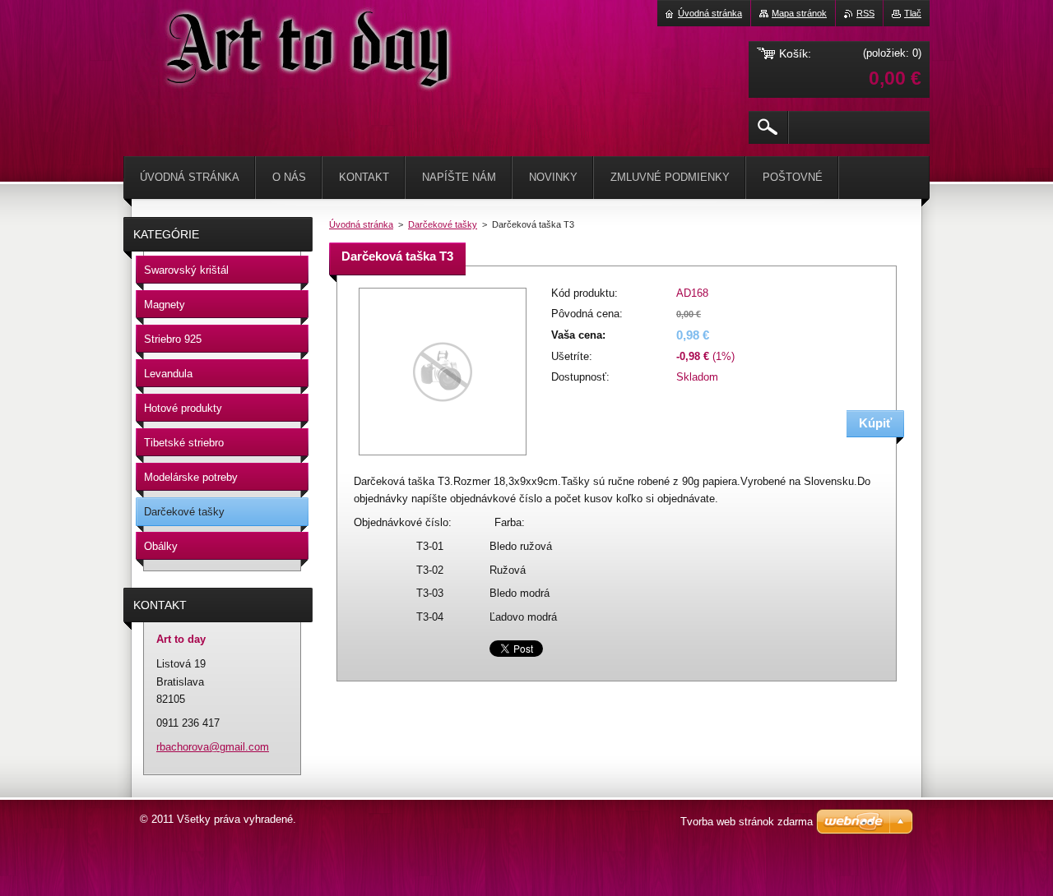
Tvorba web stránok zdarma (746, 821)
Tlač (912, 13)
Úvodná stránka (361, 224)
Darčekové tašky (442, 224)
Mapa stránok (799, 13)
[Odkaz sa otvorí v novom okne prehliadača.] (442, 456)
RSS (865, 13)
